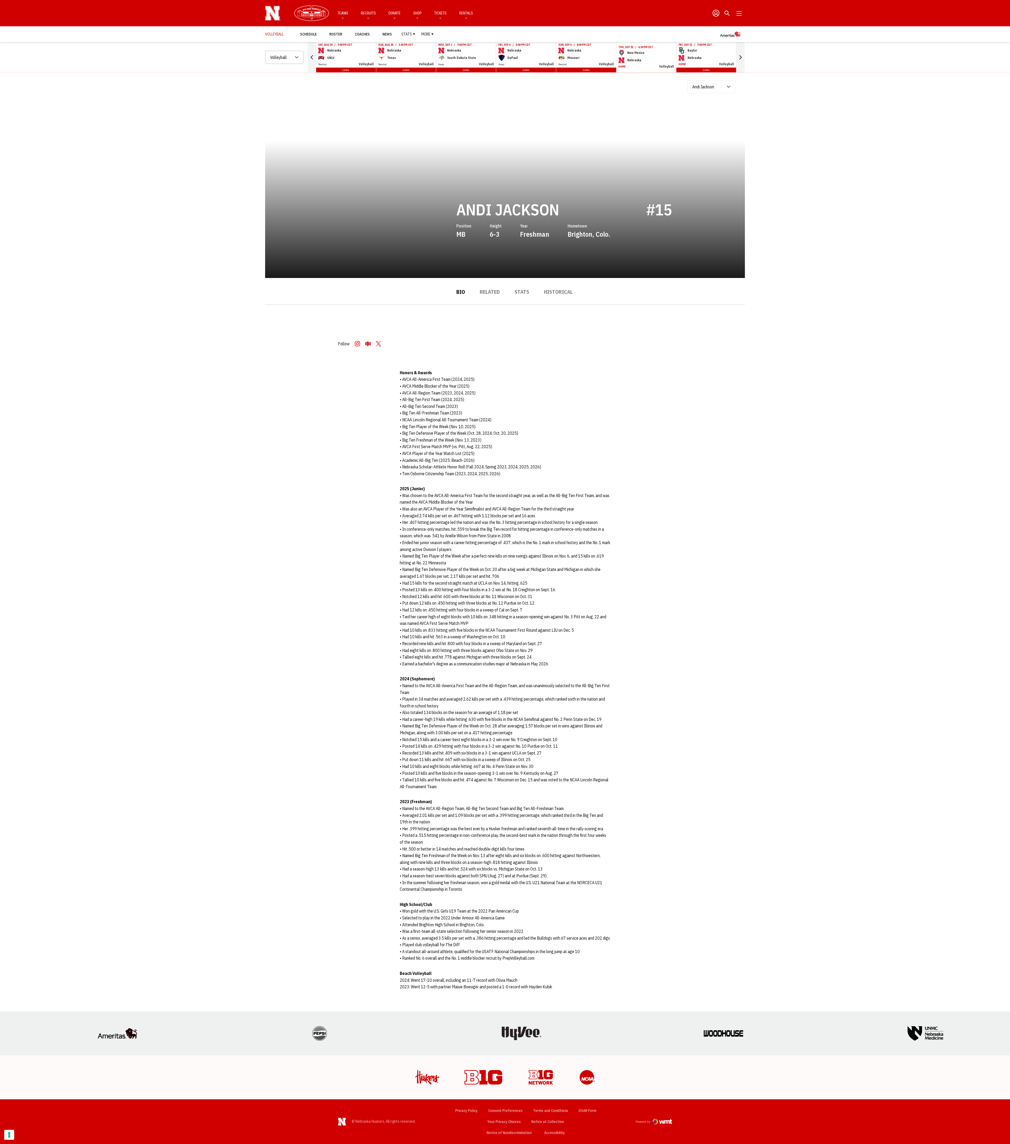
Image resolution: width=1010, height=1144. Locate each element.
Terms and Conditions (550, 1110)
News (387, 34)
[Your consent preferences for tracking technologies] (9, 1135)
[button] (312, 57)
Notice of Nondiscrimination (509, 1132)
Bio (460, 291)
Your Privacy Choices (504, 1121)
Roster (335, 34)
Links (345, 70)
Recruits (368, 13)
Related (490, 291)
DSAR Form (587, 1110)
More (425, 34)
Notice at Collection (547, 1121)
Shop (417, 13)
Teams (342, 13)
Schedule (308, 34)
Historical (558, 291)
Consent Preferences (505, 1110)
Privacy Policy (466, 1110)
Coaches (362, 34)
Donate (394, 13)
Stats (406, 34)
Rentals (466, 13)
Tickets (440, 13)
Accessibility (554, 1132)
